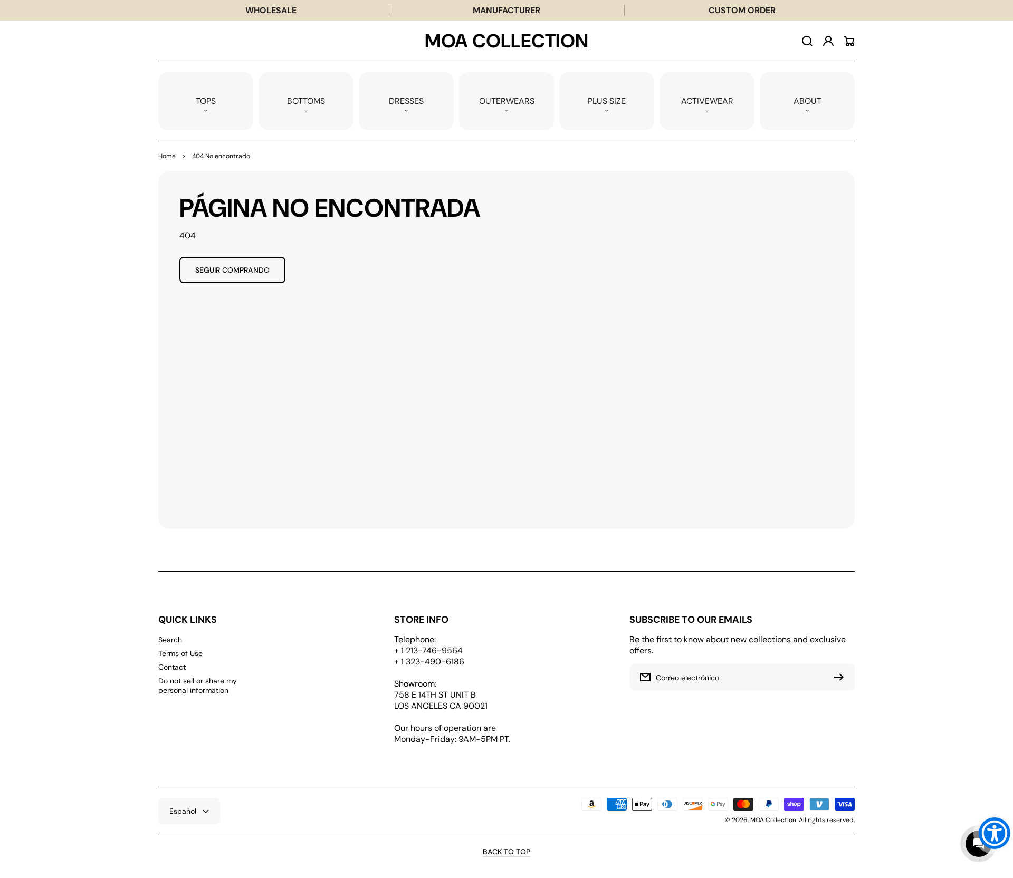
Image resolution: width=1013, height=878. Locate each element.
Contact (172, 667)
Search (170, 639)
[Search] (807, 41)
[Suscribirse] (841, 677)
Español (182, 811)
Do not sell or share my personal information (197, 685)
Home (167, 156)
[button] (205, 101)
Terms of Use (180, 653)
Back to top (506, 851)
